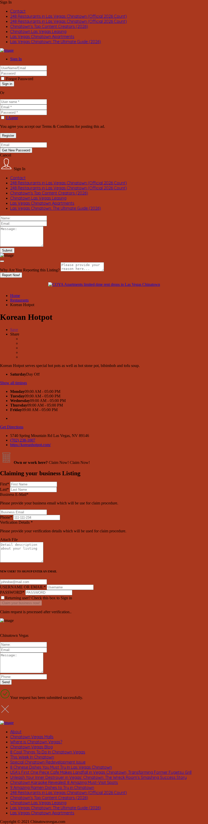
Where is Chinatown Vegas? (36, 741)
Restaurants (19, 300)
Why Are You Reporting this (30, 270)
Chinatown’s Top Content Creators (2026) (49, 26)
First (4, 484)
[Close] (2, 261)
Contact (18, 11)
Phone (6, 517)
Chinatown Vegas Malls (32, 736)
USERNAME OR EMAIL (23, 587)
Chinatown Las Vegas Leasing (38, 31)
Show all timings (13, 383)
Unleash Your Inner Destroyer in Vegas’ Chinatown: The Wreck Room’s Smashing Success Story (98, 777)
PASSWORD (12, 592)
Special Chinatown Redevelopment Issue (47, 762)
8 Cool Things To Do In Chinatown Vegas (47, 752)
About (16, 731)
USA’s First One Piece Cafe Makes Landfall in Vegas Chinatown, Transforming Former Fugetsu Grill (101, 772)
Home (15, 295)
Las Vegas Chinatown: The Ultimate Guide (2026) (55, 41)
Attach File (9, 539)
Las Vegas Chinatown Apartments (42, 36)
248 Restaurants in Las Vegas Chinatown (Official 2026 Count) (68, 16)
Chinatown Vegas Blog (31, 746)
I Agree (12, 118)
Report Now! (11, 275)
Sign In (16, 59)
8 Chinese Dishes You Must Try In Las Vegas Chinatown (61, 767)
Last (4, 489)
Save (14, 329)
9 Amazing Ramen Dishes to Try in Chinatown (52, 787)
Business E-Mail (59, 498)
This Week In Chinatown (32, 757)
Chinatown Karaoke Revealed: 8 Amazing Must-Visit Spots (64, 782)
